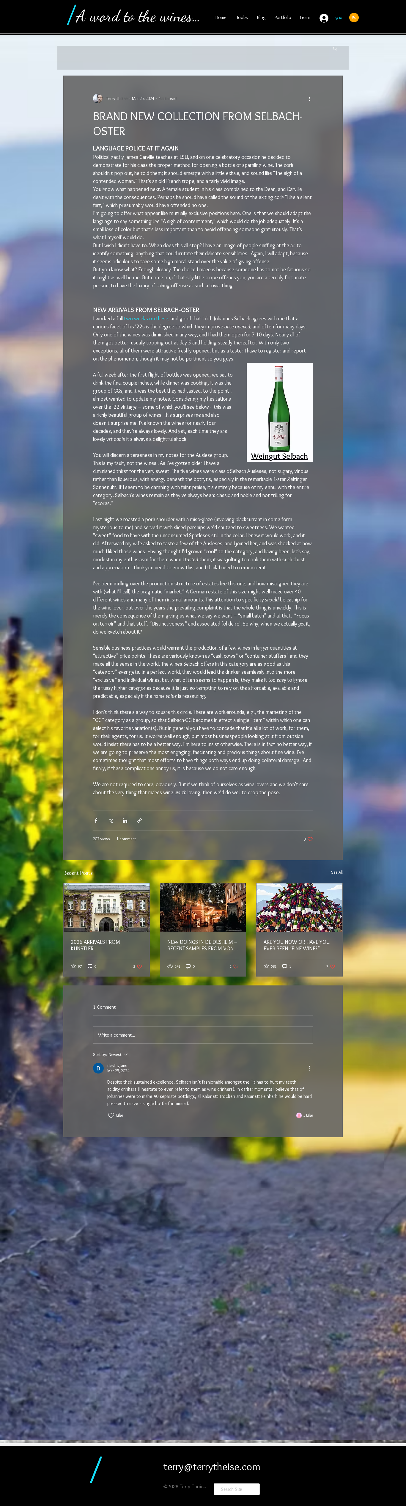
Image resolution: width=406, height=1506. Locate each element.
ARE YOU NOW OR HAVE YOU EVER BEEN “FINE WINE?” (297, 945)
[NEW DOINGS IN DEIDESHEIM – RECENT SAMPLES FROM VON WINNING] (203, 907)
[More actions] (309, 98)
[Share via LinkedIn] (125, 820)
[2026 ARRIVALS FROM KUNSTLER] (107, 907)
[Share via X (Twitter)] (110, 820)
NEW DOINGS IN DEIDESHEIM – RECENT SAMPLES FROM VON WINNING (202, 945)
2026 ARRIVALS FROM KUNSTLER (95, 945)
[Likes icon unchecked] (111, 1115)
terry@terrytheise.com (211, 1466)
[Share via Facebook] (96, 820)
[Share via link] (139, 820)
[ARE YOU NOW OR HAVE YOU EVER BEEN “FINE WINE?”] (299, 907)
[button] (335, 48)
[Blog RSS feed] (354, 18)
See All (337, 872)
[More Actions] (309, 1068)
